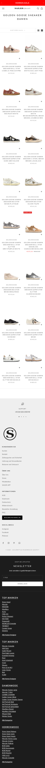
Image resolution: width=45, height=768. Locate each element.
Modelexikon (6, 482)
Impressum (6, 499)
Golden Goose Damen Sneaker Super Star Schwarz (11, 335)
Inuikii (4, 675)
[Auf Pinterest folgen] (14, 543)
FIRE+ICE (5, 614)
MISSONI (5, 607)
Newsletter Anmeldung (10, 509)
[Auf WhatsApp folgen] (19, 543)
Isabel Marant (6, 651)
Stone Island (6, 602)
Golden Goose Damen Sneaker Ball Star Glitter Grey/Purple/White (11, 246)
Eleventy (5, 631)
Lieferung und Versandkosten (12, 461)
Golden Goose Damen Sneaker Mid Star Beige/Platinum (11, 202)
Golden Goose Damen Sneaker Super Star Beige (33, 335)
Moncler (5, 604)
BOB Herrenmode (8, 748)
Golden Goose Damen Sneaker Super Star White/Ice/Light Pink (33, 69)
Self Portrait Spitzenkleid (10, 707)
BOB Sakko (6, 746)
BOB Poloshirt (7, 753)
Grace (4, 663)
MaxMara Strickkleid (9, 711)
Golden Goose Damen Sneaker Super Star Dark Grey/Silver (11, 159)
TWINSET (5, 626)
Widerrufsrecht (7, 505)
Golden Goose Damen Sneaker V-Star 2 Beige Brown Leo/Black (33, 159)
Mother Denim (7, 716)
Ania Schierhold (7, 660)
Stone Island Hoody (8, 736)
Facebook (5, 532)
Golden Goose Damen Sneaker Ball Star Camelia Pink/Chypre (11, 69)
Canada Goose (7, 628)
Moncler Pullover (7, 743)
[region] (22, 408)
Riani (3, 658)
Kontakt (4, 454)
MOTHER (5, 619)
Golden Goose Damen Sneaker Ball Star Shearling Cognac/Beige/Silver (33, 246)
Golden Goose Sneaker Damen (12, 699)
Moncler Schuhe (7, 741)
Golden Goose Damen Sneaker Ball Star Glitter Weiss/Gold (11, 378)
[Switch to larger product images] (38, 30)
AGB (3, 495)
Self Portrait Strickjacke (10, 704)
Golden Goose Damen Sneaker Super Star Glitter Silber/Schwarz (33, 291)
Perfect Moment (7, 616)
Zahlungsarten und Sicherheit (12, 458)
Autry (4, 612)
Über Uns (5, 475)
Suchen (4, 451)
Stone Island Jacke (8, 734)
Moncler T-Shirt (7, 692)
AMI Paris (5, 648)
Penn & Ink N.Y (7, 667)
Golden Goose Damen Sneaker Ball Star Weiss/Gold (33, 378)
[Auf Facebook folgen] (3, 543)
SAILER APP (6, 485)
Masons (4, 665)
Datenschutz (6, 502)
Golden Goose (11, 63)
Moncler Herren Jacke (9, 739)
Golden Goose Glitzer (9, 697)
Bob (3, 672)
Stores (4, 478)
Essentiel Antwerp (8, 655)
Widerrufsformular (12, 517)
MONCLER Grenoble (9, 623)
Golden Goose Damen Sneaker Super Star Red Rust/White (11, 111)
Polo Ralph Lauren (8, 653)
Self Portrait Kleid (8, 702)
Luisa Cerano (6, 670)
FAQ (3, 512)
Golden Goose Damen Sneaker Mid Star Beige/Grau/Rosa (11, 290)
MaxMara (5, 609)
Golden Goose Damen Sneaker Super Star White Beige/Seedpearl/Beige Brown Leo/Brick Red (33, 114)
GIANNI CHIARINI (8, 695)
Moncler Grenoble (8, 646)
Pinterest (5, 536)
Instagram (5, 529)
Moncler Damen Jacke (9, 690)
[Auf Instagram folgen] (9, 543)
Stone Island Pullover (9, 731)
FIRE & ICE (6, 755)
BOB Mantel (6, 750)
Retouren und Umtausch (10, 464)
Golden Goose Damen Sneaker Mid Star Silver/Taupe (33, 202)
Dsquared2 (6, 621)
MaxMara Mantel (8, 709)
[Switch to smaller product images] (42, 30)
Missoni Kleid (6, 714)
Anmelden (22, 584)
